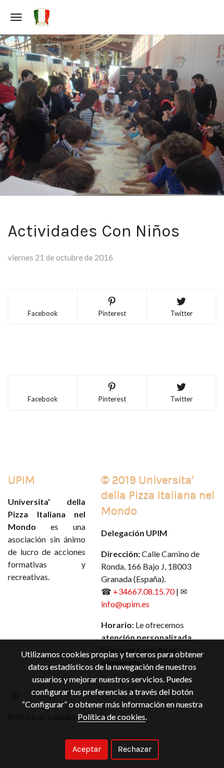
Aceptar (86, 749)
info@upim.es (125, 604)
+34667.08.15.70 (144, 591)
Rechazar (135, 749)
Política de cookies (111, 717)
